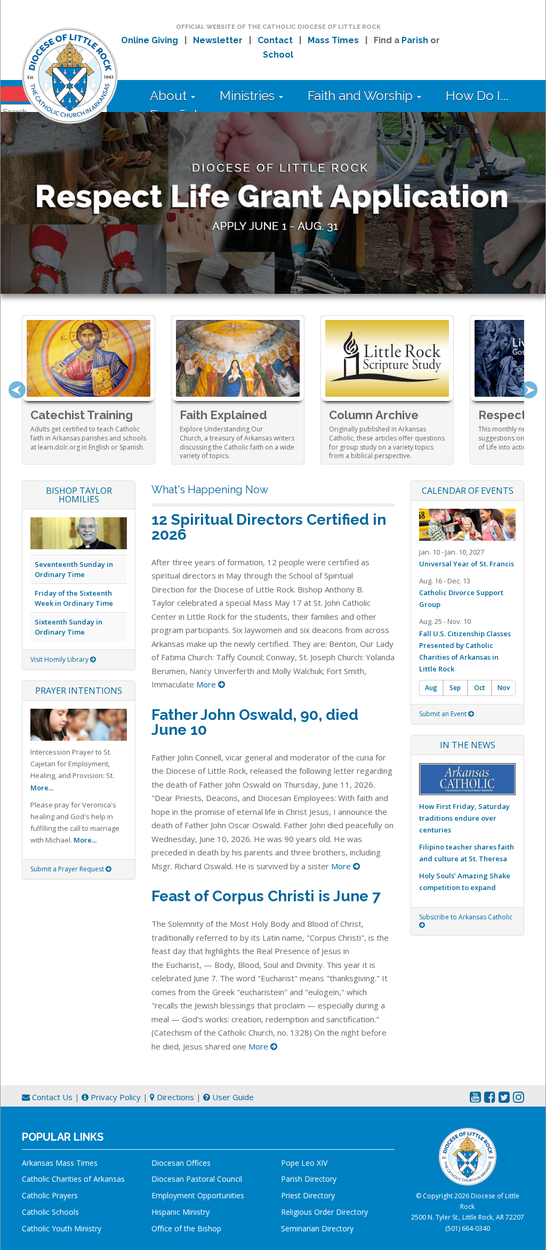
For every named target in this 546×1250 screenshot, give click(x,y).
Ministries (249, 95)
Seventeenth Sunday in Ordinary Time (74, 569)
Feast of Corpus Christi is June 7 (266, 896)
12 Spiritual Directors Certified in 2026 (268, 527)
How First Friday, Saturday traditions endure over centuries (464, 818)
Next (528, 389)
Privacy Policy (115, 1097)
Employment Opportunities (197, 1195)
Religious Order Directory (324, 1212)
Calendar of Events (467, 490)
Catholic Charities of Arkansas (73, 1179)
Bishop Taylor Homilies (79, 495)
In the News (467, 745)
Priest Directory (308, 1195)
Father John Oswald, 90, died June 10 (254, 722)
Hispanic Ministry (180, 1212)
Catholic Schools (50, 1212)
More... (41, 787)
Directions (174, 1097)
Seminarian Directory (317, 1228)
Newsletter (218, 40)
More (207, 684)
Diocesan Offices (181, 1163)
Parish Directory (308, 1179)
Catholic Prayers (50, 1195)
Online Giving (149, 40)
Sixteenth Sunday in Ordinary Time (68, 627)
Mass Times (333, 40)
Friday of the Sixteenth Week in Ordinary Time (74, 598)
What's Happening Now (209, 489)
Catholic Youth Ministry (61, 1228)
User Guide (232, 1097)
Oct (479, 687)
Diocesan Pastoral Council (196, 1179)
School (278, 55)
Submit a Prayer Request (68, 869)
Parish (415, 40)
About (170, 95)
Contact (275, 40)
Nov (503, 687)
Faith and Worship (362, 95)
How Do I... (477, 95)
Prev (17, 389)
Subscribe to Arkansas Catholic (465, 917)
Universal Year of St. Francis (466, 563)
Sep (455, 687)
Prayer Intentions (78, 690)
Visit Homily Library (60, 659)
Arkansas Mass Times (60, 1163)
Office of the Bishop (186, 1228)
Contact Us (51, 1097)
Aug (431, 687)
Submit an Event (443, 713)
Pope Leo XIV (304, 1163)
